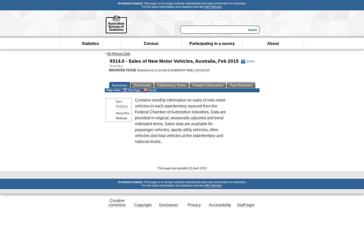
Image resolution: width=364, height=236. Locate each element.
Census (151, 43)
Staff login (246, 205)
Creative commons (117, 202)
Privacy (194, 205)
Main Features (122, 104)
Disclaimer (168, 205)
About (273, 43)
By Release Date (118, 54)
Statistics (90, 43)
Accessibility (220, 205)
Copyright (142, 205)
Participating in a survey (212, 43)
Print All (151, 90)
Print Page (133, 90)
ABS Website (213, 7)
